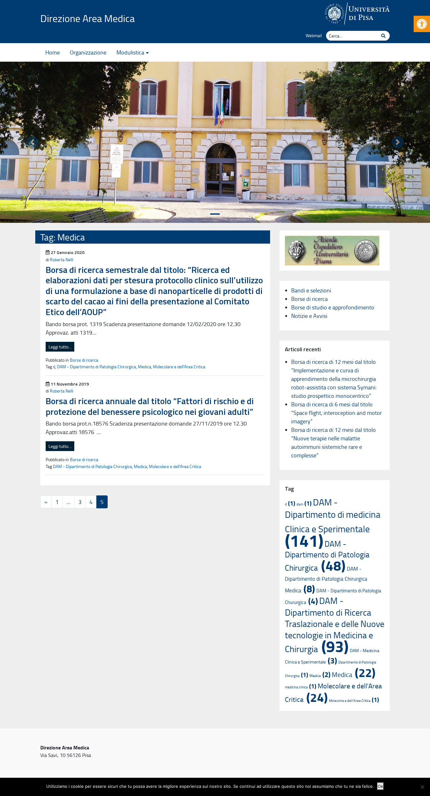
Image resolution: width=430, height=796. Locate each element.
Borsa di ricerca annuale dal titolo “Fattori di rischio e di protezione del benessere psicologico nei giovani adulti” (150, 406)
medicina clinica (300, 687)
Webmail (314, 35)
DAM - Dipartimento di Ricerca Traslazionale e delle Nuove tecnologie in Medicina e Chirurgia (334, 625)
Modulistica (130, 52)
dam (304, 504)
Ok (380, 786)
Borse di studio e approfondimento (332, 307)
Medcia (320, 675)
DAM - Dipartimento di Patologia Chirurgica (96, 366)
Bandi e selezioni (311, 290)
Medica (144, 366)
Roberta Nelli (61, 259)
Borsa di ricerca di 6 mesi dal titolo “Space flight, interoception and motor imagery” (336, 412)
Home (52, 52)
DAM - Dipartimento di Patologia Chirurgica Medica (326, 579)
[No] (422, 787)
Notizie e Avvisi (309, 315)
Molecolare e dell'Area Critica (179, 366)
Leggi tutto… (59, 347)
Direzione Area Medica (87, 18)
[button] (422, 24)
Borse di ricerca (84, 360)
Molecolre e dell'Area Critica (354, 700)
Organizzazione (88, 52)
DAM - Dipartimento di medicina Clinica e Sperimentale (333, 522)
